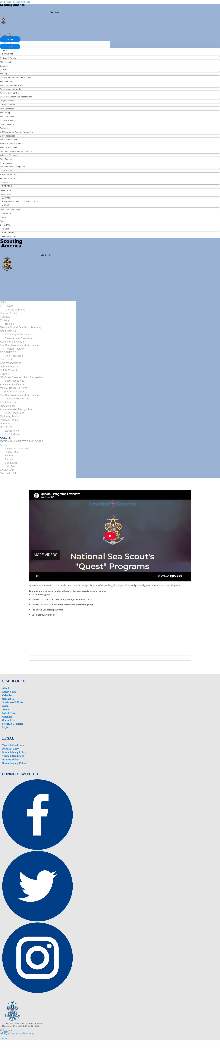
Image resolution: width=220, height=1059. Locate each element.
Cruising (3, 70)
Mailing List (9, 236)
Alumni (3, 221)
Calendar (4, 66)
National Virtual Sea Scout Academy (16, 77)
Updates (7, 186)
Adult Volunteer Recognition (12, 167)
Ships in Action (6, 62)
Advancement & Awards (10, 89)
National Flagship (8, 120)
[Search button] (104, 28)
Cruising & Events (8, 58)
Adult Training (6, 81)
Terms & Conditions (13, 745)
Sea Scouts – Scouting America (15, 1)
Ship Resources (7, 109)
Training (3, 74)
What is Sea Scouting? (10, 210)
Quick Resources (7, 171)
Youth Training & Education (12, 85)
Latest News (5, 190)
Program (7, 54)
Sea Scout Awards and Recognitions (16, 97)
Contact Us (5, 225)
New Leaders (6, 163)
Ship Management (8, 117)
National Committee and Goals (20, 202)
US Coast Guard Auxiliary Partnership (16, 132)
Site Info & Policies (12, 702)
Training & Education (9, 147)
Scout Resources (7, 136)
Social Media (6, 194)
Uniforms (4, 182)
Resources (8, 105)
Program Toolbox (7, 101)
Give (5, 35)
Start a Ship (5, 113)
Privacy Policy (10, 748)
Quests (6, 198)
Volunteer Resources (9, 155)
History (3, 217)
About (5, 205)
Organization (5, 213)
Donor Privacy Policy (14, 752)
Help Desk (4, 229)
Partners (3, 128)
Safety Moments (7, 124)
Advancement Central (9, 93)
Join (10, 39)
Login (5, 705)
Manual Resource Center (11, 144)
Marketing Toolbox (8, 175)
